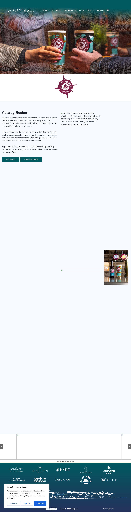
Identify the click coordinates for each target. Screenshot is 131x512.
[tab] (57, 461)
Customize (13, 503)
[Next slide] (129, 446)
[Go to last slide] (1, 446)
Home (46, 10)
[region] (26, 496)
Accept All (40, 503)
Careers (100, 10)
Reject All (27, 503)
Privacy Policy (108, 509)
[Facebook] (55, 509)
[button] (108, 10)
